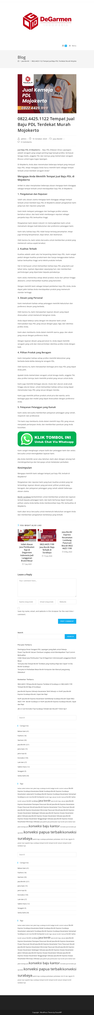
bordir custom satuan (61, 788)
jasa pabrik (43, 822)
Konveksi (21, 758)
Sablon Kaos (22, 767)
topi (24, 846)
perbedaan (49, 839)
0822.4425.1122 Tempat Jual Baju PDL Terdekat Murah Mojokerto (55, 61)
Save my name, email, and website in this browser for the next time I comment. (46, 612)
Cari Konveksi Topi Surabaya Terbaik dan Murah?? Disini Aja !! (45, 709)
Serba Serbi (22, 776)
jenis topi (21, 753)
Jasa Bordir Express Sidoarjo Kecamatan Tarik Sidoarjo (37, 691)
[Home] (18, 61)
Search (20, 632)
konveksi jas (64, 827)
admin (24, 139)
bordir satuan (22, 801)
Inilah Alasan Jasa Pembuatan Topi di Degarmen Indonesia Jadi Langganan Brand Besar (26, 552)
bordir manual (61, 797)
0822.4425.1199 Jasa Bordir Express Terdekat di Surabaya (38, 684)
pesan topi (21, 843)
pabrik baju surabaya (39, 839)
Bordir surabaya (24, 497)
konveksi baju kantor (44, 826)
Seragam (21, 771)
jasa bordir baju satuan (58, 801)
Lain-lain (21, 762)
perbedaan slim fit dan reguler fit (64, 839)
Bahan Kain (22, 731)
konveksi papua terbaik (43, 832)
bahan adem (22, 788)
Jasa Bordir (58, 139)
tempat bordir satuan (55, 843)
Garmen (21, 740)
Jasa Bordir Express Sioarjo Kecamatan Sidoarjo (46, 816)
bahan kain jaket (31, 788)
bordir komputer (38, 797)
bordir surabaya (32, 801)
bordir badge (50, 788)
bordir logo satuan (51, 797)
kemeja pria (24, 827)
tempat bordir (44, 843)
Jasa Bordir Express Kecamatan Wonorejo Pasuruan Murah (39, 810)
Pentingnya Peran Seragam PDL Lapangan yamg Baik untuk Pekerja (42, 649)
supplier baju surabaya (32, 843)
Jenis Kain (21, 749)
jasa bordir (45, 800)
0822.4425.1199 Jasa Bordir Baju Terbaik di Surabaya (47, 548)
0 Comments (26, 142)
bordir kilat (28, 797)
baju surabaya (41, 788)
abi (19, 709)
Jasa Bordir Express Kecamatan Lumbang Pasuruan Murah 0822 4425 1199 (67, 540)
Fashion (20, 736)
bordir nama (70, 797)
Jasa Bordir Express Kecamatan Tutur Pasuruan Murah (55, 807)
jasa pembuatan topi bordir (56, 822)
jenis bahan (68, 822)
